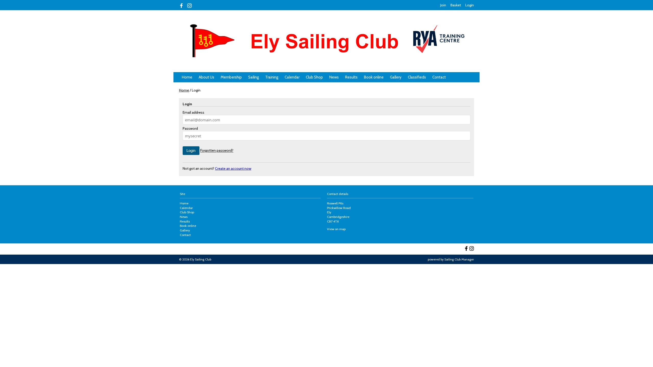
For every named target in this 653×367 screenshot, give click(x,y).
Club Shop (314, 77)
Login (469, 5)
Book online (374, 77)
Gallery (395, 77)
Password (190, 128)
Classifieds (417, 77)
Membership (231, 77)
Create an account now (233, 168)
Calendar (292, 77)
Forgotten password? (216, 150)
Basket (455, 5)
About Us (206, 77)
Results (351, 77)
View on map (336, 229)
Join (443, 5)
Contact (439, 77)
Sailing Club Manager (459, 259)
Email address (193, 112)
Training (271, 77)
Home (187, 77)
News (334, 77)
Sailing (253, 77)
